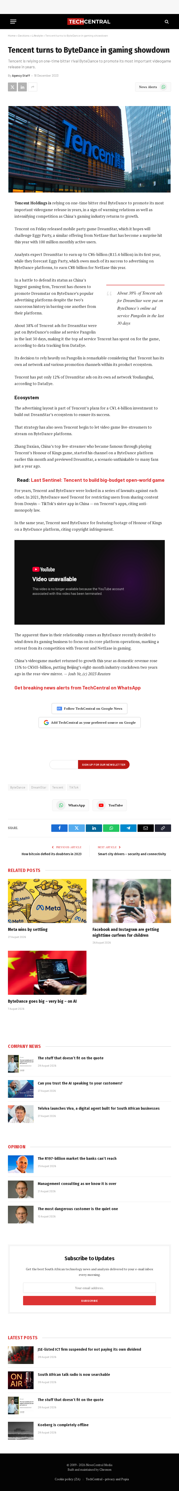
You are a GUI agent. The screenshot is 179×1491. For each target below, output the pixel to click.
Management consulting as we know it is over (77, 1183)
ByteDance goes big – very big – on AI (42, 1001)
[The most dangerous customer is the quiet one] (21, 1214)
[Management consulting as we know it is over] (21, 1189)
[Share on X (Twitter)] (12, 87)
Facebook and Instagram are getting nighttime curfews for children (126, 932)
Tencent (57, 787)
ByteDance (17, 787)
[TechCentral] (89, 21)
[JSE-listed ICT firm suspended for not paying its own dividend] (21, 1355)
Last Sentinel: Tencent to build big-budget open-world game (98, 480)
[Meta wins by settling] (47, 901)
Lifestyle (37, 35)
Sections (24, 35)
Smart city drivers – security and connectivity (132, 854)
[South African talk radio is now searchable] (21, 1380)
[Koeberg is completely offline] (21, 1430)
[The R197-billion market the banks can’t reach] (21, 1164)
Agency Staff (21, 75)
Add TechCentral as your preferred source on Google (93, 722)
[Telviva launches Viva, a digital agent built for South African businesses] (21, 1114)
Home (12, 35)
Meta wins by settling (28, 929)
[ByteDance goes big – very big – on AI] (47, 973)
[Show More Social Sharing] (32, 87)
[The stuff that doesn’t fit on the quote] (21, 1064)
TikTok (74, 787)
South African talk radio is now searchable (74, 1374)
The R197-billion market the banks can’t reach (77, 1158)
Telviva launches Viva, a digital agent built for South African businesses (99, 1108)
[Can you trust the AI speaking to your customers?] (21, 1089)
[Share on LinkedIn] (22, 87)
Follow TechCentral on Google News (93, 708)
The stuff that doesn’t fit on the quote (70, 1058)
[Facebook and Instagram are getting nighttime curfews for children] (132, 901)
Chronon (105, 1469)
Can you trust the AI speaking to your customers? (80, 1083)
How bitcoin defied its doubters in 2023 (51, 854)
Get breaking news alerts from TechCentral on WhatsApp (77, 687)
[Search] (166, 21)
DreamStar (39, 787)
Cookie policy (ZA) (67, 1479)
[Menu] (13, 21)
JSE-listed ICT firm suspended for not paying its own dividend (89, 1349)
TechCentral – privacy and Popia (107, 1479)
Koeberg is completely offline (63, 1424)
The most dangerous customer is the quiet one (78, 1208)
